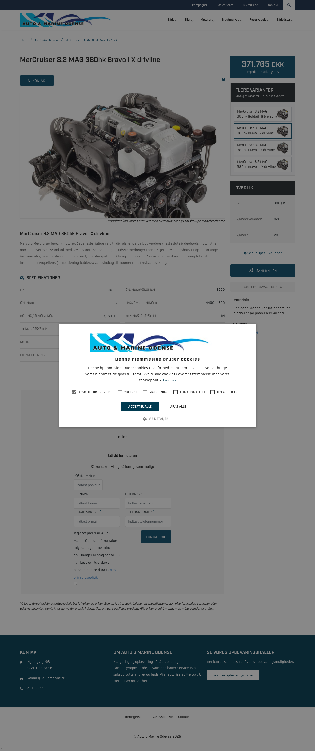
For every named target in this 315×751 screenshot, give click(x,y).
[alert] (157, 375)
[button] (157, 418)
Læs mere (169, 380)
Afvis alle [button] (178, 406)
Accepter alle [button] (140, 406)
